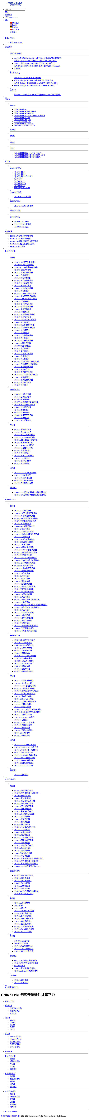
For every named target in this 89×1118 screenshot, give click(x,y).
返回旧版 (8, 15)
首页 (7, 12)
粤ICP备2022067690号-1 (10, 1116)
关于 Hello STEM (11, 17)
